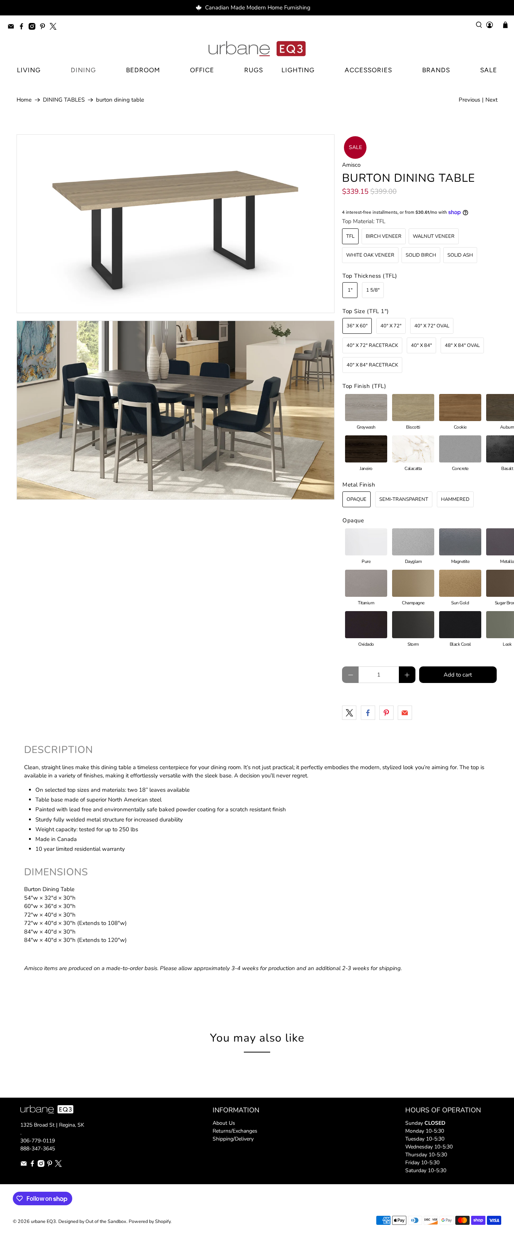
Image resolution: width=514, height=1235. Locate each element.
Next (491, 99)
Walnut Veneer (434, 236)
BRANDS (436, 70)
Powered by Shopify (149, 1221)
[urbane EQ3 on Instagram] (34, 27)
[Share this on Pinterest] (386, 713)
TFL (350, 236)
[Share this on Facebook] (368, 713)
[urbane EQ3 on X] (55, 27)
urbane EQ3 (43, 1221)
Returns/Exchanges (235, 1131)
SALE (488, 70)
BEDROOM (143, 70)
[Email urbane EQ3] (13, 27)
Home (24, 100)
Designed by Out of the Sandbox (92, 1221)
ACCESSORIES (368, 70)
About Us (224, 1123)
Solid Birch (421, 255)
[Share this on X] (349, 713)
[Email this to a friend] (405, 713)
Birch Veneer (383, 236)
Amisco (351, 165)
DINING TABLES (64, 100)
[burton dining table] (175, 224)
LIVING (29, 70)
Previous (469, 99)
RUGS (253, 70)
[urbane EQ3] (257, 49)
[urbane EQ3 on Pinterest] (44, 27)
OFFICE (202, 70)
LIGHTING (298, 70)
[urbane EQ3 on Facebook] (23, 27)
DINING (83, 70)
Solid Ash (460, 255)
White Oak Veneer (370, 255)
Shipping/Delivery (233, 1138)
